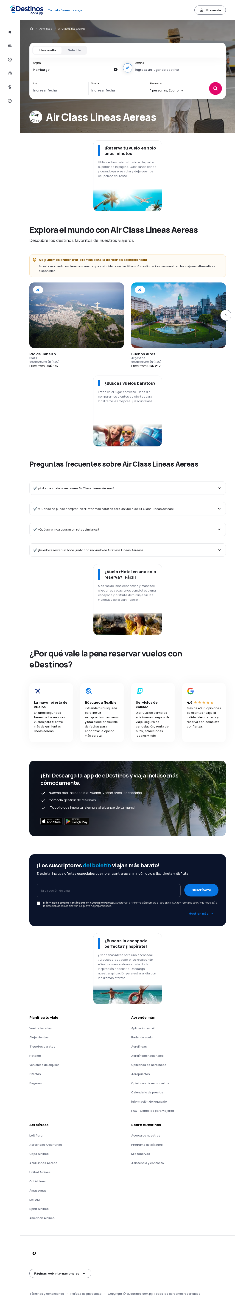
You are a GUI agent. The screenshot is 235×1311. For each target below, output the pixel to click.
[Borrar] (115, 69)
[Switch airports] (127, 67)
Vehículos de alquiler (44, 1065)
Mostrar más (198, 913)
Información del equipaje (149, 1101)
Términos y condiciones (46, 1294)
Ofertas (35, 1074)
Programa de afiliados (147, 1144)
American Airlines (42, 1218)
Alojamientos (39, 1037)
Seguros (35, 1083)
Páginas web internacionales (56, 1273)
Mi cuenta (213, 10)
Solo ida (74, 50)
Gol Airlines (37, 1181)
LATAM (34, 1200)
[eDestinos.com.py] (31, 28)
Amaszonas (38, 1190)
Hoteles (35, 1056)
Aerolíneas (45, 28)
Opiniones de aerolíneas (148, 1065)
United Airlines (39, 1172)
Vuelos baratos (40, 1028)
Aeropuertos (140, 1074)
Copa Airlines (39, 1154)
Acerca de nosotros (145, 1135)
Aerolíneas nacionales (147, 1056)
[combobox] (72, 69)
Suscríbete (201, 890)
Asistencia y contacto (147, 1163)
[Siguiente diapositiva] (225, 315)
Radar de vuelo (142, 1037)
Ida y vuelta (47, 50)
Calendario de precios (147, 1092)
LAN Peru (35, 1135)
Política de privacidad (85, 1294)
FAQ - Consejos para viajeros (152, 1111)
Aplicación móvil (142, 1028)
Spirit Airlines (39, 1209)
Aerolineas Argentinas (45, 1144)
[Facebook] (34, 1253)
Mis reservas (140, 1154)
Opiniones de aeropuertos (150, 1083)
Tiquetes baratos (42, 1046)
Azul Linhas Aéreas (43, 1163)
